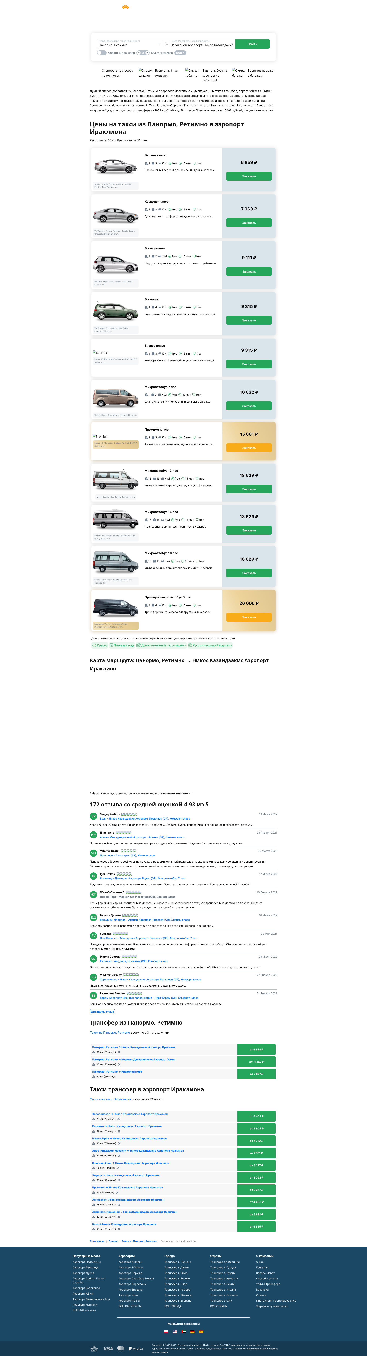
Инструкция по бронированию (276, 1300)
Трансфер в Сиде (175, 1284)
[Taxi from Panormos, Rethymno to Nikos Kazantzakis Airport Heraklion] (175, 1332)
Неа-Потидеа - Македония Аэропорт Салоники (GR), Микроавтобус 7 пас (148, 938)
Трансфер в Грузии (222, 1273)
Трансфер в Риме (175, 1273)
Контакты (262, 1267)
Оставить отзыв (102, 1011)
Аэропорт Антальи (130, 1261)
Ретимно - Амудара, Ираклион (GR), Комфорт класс (134, 961)
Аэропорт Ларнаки (85, 1304)
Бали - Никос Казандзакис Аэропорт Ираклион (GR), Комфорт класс (145, 818)
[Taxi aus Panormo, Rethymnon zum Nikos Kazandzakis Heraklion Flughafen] (192, 1332)
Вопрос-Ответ (265, 1273)
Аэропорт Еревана (131, 1289)
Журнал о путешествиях (272, 1306)
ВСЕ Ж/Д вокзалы (84, 1310)
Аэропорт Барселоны (132, 1284)
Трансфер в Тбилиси (177, 1295)
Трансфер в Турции (223, 1267)
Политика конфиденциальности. (252, 1348)
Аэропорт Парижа (130, 1273)
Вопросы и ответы (238, 5)
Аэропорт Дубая (83, 1273)
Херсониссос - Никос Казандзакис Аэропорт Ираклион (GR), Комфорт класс (150, 979)
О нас (260, 1261)
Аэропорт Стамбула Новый (136, 1278)
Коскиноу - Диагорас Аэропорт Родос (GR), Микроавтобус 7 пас (142, 878)
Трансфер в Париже (177, 1261)
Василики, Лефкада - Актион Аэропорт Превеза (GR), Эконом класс (145, 919)
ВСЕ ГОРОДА (173, 1306)
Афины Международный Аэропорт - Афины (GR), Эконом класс (142, 837)
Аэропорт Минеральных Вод (91, 1299)
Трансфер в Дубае (176, 1267)
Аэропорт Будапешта (86, 1288)
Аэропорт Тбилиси (131, 1267)
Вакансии (262, 1289)
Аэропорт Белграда (85, 1267)
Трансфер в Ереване (177, 1300)
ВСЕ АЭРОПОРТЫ (130, 1306)
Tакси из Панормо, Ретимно (110, 1032)
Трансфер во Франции (225, 1261)
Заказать (249, 176)
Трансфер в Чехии (222, 1284)
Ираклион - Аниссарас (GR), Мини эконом (127, 855)
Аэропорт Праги (129, 1300)
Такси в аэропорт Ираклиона (110, 1099)
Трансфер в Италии (223, 1289)
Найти (252, 44)
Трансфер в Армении (224, 1278)
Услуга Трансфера (206, 5)
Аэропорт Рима (129, 1295)
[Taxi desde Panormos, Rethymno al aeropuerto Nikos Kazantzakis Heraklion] (201, 1332)
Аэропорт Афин (83, 1293)
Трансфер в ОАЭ (221, 1300)
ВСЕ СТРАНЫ (218, 1306)
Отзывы (261, 1295)
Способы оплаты (267, 1278)
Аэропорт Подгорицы (87, 1261)
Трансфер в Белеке (177, 1278)
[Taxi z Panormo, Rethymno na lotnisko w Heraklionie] (166, 1332)
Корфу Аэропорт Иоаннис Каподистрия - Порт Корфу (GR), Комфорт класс (149, 997)
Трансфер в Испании (224, 1295)
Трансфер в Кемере (177, 1289)
